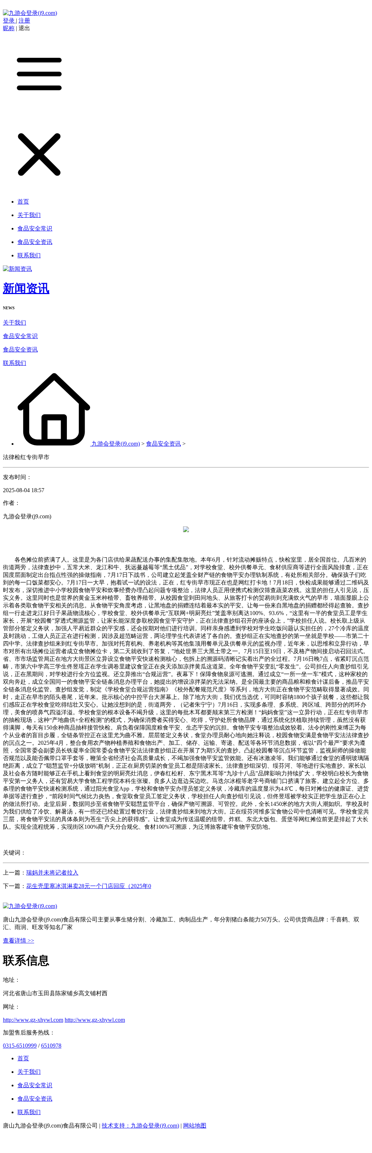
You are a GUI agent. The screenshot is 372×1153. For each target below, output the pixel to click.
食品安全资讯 (20, 349)
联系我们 (14, 363)
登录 (9, 20)
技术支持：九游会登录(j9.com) (140, 1125)
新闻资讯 (26, 288)
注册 (24, 20)
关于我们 (14, 323)
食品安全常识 (20, 336)
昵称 (9, 28)
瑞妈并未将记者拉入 (52, 872)
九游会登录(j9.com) (116, 444)
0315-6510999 (20, 1045)
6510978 (51, 1045)
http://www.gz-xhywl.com (33, 1020)
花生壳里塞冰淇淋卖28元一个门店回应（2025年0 (88, 886)
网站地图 (194, 1125)
